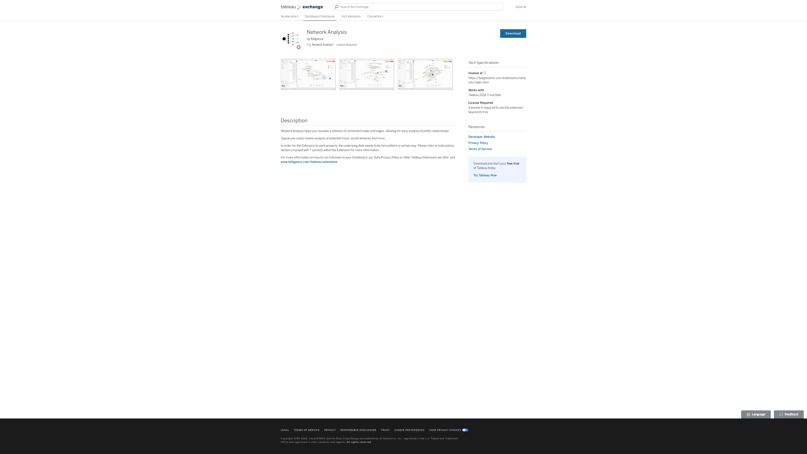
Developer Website (481, 137)
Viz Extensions (351, 16)
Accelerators (289, 16)
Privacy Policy (478, 143)
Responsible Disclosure (358, 430)
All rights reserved (359, 442)
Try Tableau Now (485, 175)
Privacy (330, 430)
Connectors (375, 16)
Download (513, 33)
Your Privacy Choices (445, 430)
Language (758, 414)
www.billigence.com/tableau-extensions (309, 162)
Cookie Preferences (409, 430)
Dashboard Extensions (320, 16)
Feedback (791, 414)
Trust (385, 430)
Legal (285, 430)
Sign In (521, 7)
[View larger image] (308, 74)
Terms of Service (480, 149)
